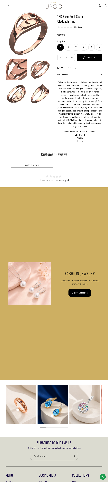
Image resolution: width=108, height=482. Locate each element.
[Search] (9, 6)
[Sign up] (74, 456)
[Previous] (9, 405)
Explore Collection (80, 293)
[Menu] (3, 5)
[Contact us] (103, 477)
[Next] (99, 405)
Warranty (64, 74)
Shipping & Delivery (68, 68)
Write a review (32, 165)
